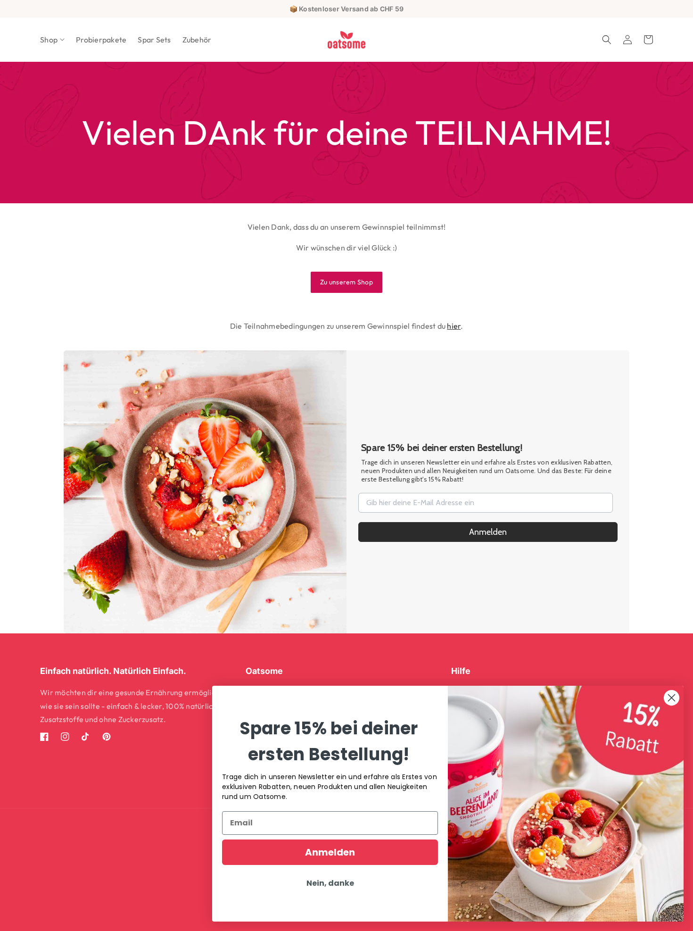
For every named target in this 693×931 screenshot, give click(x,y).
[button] (52, 39)
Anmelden (488, 532)
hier (454, 326)
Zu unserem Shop (346, 282)
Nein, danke (330, 883)
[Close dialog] (671, 698)
